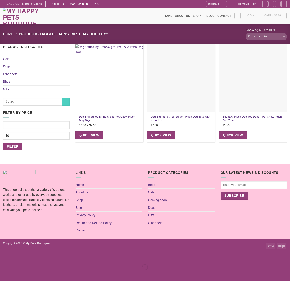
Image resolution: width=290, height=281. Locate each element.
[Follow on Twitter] (278, 4)
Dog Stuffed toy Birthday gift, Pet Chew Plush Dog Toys (107, 118)
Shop (197, 15)
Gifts (6, 89)
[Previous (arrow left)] (4, 274)
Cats (6, 59)
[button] (245, 4)
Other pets (10, 74)
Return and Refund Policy (94, 223)
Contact (224, 15)
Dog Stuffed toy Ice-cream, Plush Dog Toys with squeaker (180, 118)
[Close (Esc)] (38, 257)
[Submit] (66, 102)
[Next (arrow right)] (15, 274)
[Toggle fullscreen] (15, 257)
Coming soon (157, 200)
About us (182, 15)
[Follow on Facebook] (265, 4)
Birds (6, 81)
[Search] (237, 16)
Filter (13, 146)
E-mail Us (57, 3)
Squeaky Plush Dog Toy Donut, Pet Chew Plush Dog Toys (252, 118)
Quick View (89, 135)
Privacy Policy (85, 215)
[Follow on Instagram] (271, 4)
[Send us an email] (284, 4)
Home (168, 15)
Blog (210, 15)
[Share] (27, 257)
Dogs (6, 66)
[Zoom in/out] (4, 257)
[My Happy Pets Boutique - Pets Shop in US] (22, 16)
